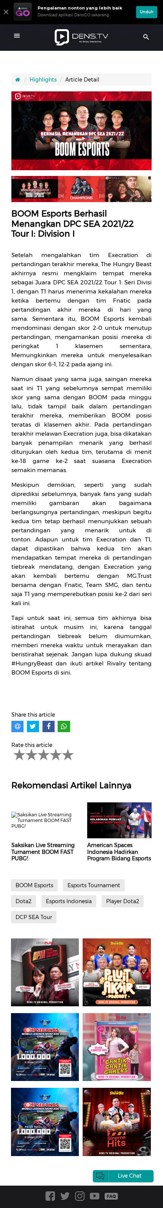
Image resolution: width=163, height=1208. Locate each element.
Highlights (43, 79)
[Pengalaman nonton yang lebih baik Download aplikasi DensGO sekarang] (73, 20)
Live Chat (130, 1175)
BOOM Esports (34, 885)
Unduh (147, 11)
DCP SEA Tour (34, 917)
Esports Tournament (93, 885)
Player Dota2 (122, 901)
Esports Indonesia (69, 901)
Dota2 (23, 901)
